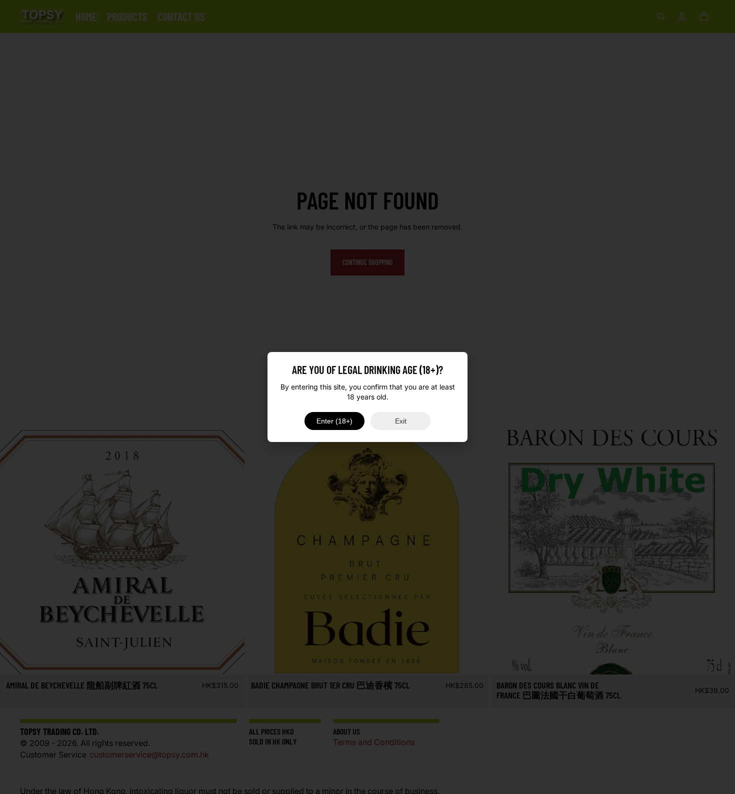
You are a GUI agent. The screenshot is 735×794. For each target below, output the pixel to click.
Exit (400, 421)
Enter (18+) (334, 421)
